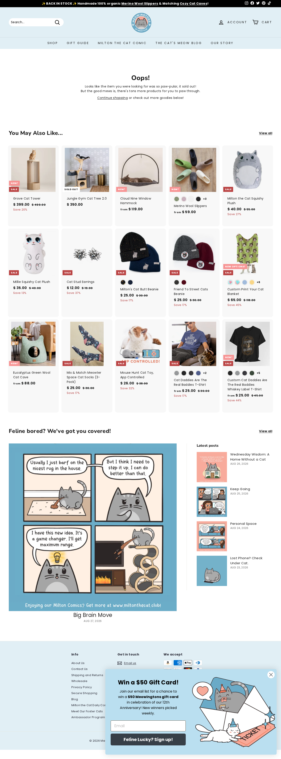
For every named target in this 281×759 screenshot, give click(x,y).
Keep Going (240, 489)
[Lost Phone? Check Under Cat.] (212, 571)
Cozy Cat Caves (193, 3)
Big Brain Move (92, 615)
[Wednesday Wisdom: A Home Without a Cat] (212, 467)
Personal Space (243, 523)
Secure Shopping (84, 693)
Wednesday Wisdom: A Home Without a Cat (250, 457)
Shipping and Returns (87, 675)
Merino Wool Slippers (139, 3)
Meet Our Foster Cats (87, 711)
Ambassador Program (88, 717)
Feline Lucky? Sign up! (148, 739)
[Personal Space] (212, 536)
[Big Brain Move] (93, 527)
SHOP (52, 43)
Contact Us (79, 669)
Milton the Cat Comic (122, 43)
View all (265, 133)
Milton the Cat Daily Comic (90, 705)
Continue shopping (112, 98)
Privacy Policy (81, 687)
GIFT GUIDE (78, 43)
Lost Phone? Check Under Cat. (246, 560)
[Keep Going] (212, 502)
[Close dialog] (271, 675)
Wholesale (79, 681)
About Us (78, 663)
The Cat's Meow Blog (178, 43)
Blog (74, 699)
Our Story (222, 43)
